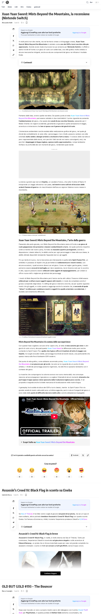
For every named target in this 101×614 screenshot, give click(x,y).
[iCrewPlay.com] (7, 2)
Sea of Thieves (27, 514)
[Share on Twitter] (13, 40)
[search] (87, 2)
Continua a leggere (50, 573)
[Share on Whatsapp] (13, 45)
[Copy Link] (13, 55)
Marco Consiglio (7, 591)
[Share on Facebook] (13, 36)
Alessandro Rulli (7, 22)
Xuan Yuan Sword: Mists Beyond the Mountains (55, 442)
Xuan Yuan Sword (55, 348)
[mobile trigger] (3, 2)
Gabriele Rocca (7, 495)
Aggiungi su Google (79, 32)
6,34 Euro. (83, 519)
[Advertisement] (54, 164)
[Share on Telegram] (13, 50)
